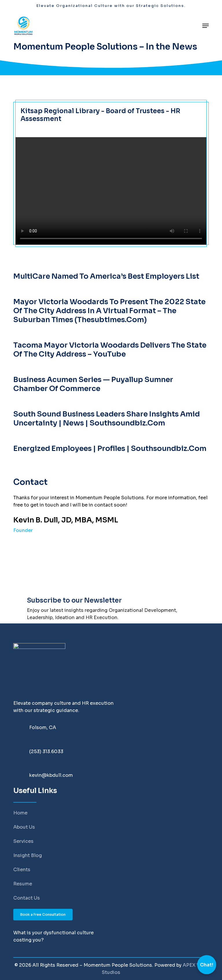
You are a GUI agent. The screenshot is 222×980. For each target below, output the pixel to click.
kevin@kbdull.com (51, 775)
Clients (21, 870)
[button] (205, 26)
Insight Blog (27, 855)
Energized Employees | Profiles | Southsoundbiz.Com (109, 448)
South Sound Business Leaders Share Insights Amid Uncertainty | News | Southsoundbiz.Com (106, 418)
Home (20, 813)
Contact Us (26, 898)
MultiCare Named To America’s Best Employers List (106, 276)
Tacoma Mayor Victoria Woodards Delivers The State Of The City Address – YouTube (109, 350)
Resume (22, 884)
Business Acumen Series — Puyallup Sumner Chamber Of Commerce (93, 384)
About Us (24, 827)
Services (23, 841)
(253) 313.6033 (46, 751)
